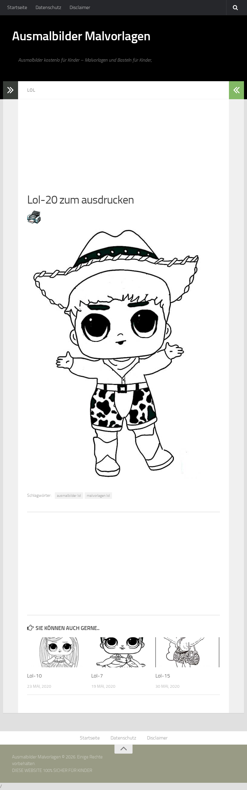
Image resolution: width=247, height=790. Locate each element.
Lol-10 (34, 676)
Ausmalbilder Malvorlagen (81, 36)
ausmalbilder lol (69, 495)
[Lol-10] (59, 652)
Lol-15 (162, 676)
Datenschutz (48, 7)
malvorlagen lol (98, 495)
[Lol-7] (123, 652)
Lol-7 (97, 676)
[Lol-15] (187, 652)
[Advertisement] (123, 141)
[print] (34, 222)
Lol (31, 90)
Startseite (17, 7)
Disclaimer (80, 7)
